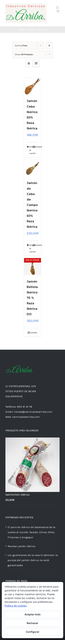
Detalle (36, 147)
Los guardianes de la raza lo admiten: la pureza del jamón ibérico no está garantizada (33, 560)
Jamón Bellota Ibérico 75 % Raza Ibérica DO (32, 298)
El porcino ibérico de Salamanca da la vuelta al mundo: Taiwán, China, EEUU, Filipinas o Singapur (31, 532)
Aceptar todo (33, 614)
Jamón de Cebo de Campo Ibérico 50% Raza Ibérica (32, 204)
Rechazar (32, 623)
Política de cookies (16, 605)
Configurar (32, 631)
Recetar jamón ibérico (21, 546)
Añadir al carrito (30, 150)
